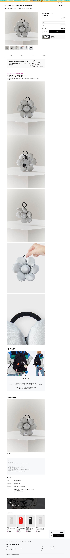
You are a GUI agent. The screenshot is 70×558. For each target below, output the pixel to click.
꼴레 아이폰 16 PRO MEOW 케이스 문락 (11, 529)
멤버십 (42, 548)
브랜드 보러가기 (53, 37)
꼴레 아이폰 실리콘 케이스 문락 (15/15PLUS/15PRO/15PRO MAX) (40, 529)
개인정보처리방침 (23, 541)
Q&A (33, 55)
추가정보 (44, 55)
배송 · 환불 (29, 541)
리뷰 (22, 55)
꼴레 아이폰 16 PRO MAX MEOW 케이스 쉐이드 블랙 (29, 529)
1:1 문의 (42, 546)
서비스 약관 (17, 541)
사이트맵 (12, 541)
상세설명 (10, 55)
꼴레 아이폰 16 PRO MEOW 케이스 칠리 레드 (21, 529)
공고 (41, 550)
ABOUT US (8, 541)
